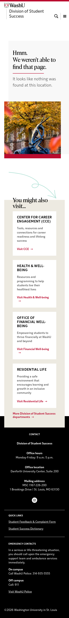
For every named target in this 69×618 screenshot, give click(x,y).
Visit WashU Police (20, 591)
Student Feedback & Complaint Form (32, 522)
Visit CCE (23, 249)
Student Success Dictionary (25, 529)
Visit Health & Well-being (33, 297)
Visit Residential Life (30, 401)
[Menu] (65, 11)
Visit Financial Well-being (33, 349)
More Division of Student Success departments (34, 415)
